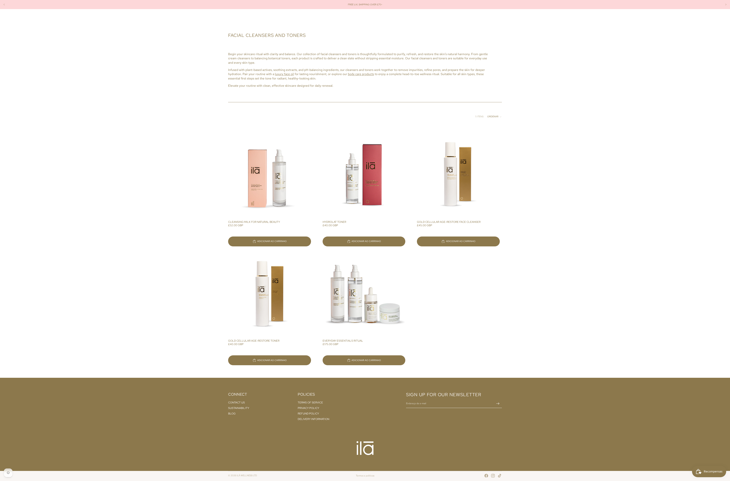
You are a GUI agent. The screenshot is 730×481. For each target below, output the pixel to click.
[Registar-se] (498, 404)
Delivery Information (313, 419)
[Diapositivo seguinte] (726, 4)
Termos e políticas (365, 475)
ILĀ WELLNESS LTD (247, 475)
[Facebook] (486, 475)
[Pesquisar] (483, 17)
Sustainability (238, 408)
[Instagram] (493, 475)
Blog (232, 413)
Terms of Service (310, 402)
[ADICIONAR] (305, 212)
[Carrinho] (499, 17)
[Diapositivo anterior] (4, 4)
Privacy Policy (308, 408)
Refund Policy (308, 413)
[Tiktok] (499, 475)
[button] (494, 117)
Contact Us (236, 402)
